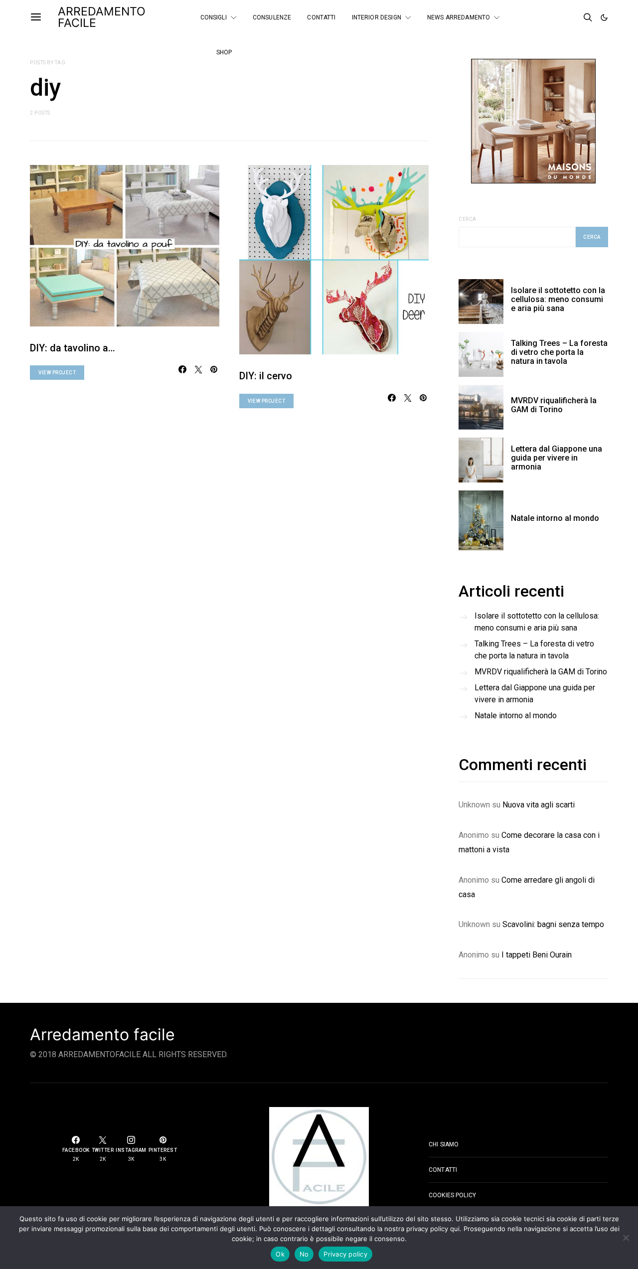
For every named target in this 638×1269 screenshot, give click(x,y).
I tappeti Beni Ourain (536, 954)
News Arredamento (458, 17)
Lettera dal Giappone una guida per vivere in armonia (556, 458)
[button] (604, 17)
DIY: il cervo (265, 376)
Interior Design (376, 17)
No (304, 1254)
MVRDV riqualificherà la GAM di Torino (554, 405)
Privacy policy (345, 1254)
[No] (626, 1238)
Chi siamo (444, 1144)
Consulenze (272, 17)
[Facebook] (546, 13)
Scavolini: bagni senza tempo (553, 924)
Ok (280, 1254)
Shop (224, 52)
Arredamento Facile (102, 17)
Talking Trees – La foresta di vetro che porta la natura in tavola (559, 352)
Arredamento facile (102, 1035)
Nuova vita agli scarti (538, 804)
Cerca (468, 219)
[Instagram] (546, 21)
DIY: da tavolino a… (72, 348)
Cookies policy (452, 1195)
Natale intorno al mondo (555, 518)
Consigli (213, 17)
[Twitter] (559, 13)
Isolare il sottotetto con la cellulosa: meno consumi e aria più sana (558, 299)
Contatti (321, 17)
